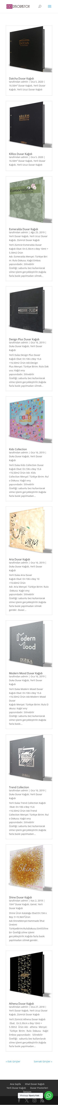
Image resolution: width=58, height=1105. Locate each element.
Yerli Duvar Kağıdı (18, 236)
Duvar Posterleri (39, 1087)
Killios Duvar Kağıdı (20, 154)
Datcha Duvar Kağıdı (21, 78)
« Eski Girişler (13, 1061)
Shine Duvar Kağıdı (20, 897)
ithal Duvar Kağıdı (34, 1084)
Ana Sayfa (15, 1084)
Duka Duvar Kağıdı (19, 346)
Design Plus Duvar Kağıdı (24, 339)
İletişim (27, 1091)
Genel (33, 904)
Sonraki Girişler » (43, 1061)
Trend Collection (19, 787)
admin (24, 81)
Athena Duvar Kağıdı (21, 1003)
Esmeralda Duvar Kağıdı (23, 229)
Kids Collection (18, 449)
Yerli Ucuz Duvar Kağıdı (29, 89)
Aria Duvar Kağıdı (19, 559)
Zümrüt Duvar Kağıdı (28, 240)
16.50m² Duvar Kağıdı (20, 85)
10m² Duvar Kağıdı (19, 904)
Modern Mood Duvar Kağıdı (26, 673)
